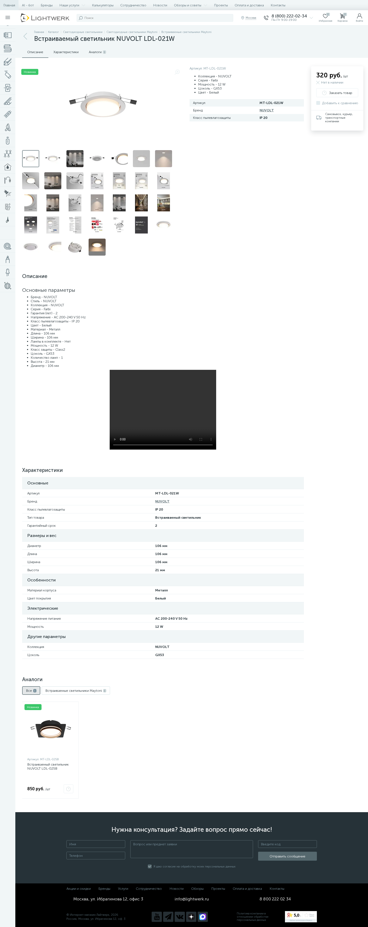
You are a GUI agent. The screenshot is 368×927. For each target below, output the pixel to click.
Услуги (123, 889)
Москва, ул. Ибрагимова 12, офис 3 (108, 898)
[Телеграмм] (168, 917)
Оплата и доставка (249, 5)
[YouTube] (157, 917)
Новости (160, 5)
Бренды (47, 5)
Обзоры (197, 889)
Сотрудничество (133, 5)
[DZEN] (191, 917)
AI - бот (28, 5)
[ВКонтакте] (180, 917)
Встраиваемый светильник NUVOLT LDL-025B (48, 766)
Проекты (221, 5)
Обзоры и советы (187, 5)
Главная (9, 5)
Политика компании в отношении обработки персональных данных (252, 916)
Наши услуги (69, 5)
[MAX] (203, 917)
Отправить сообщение (287, 856)
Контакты (278, 5)
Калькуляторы (103, 5)
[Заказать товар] (68, 788)
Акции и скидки (78, 889)
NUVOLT (267, 110)
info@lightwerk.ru (192, 898)
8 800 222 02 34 (275, 898)
